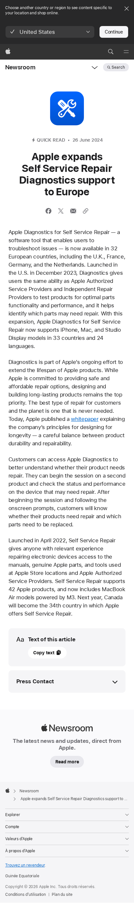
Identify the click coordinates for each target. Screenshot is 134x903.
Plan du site (62, 894)
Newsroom (20, 67)
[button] (50, 32)
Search (118, 67)
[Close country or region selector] (126, 8)
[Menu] (126, 52)
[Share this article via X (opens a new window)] (61, 211)
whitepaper (84, 419)
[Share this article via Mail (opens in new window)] (73, 211)
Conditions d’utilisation (25, 894)
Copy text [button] (44, 652)
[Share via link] (85, 211)
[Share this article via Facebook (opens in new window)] (48, 211)
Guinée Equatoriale (22, 876)
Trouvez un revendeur (25, 865)
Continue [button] (114, 32)
